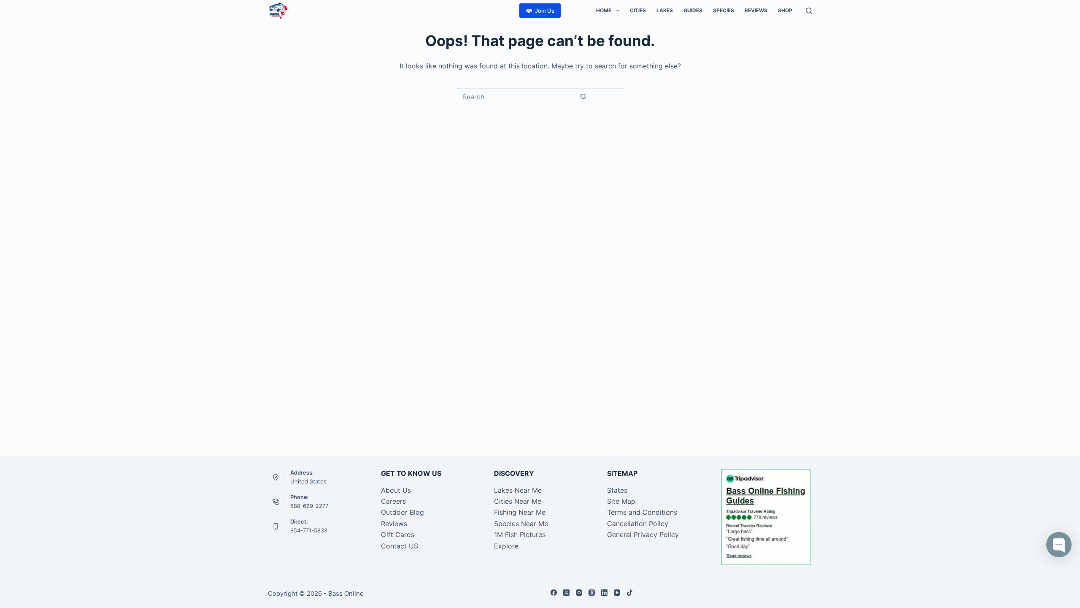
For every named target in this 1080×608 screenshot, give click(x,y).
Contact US (399, 546)
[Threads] (592, 592)
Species (723, 10)
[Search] (809, 11)
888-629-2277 (309, 505)
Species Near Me (521, 523)
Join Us (544, 10)
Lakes (664, 10)
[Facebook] (554, 592)
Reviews (756, 10)
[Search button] (583, 97)
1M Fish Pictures (519, 534)
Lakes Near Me (518, 490)
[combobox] (515, 96)
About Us (396, 490)
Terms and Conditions (642, 512)
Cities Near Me (517, 501)
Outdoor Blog (402, 512)
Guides (692, 10)
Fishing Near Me (519, 512)
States (617, 490)
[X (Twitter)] (566, 592)
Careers (393, 501)
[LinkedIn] (604, 592)
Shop (785, 10)
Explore (506, 546)
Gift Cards (397, 534)
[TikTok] (629, 592)
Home (603, 10)
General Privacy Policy (643, 534)
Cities (638, 10)
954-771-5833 (308, 530)
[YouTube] (617, 592)
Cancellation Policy (637, 523)
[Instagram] (579, 592)
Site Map (621, 501)
